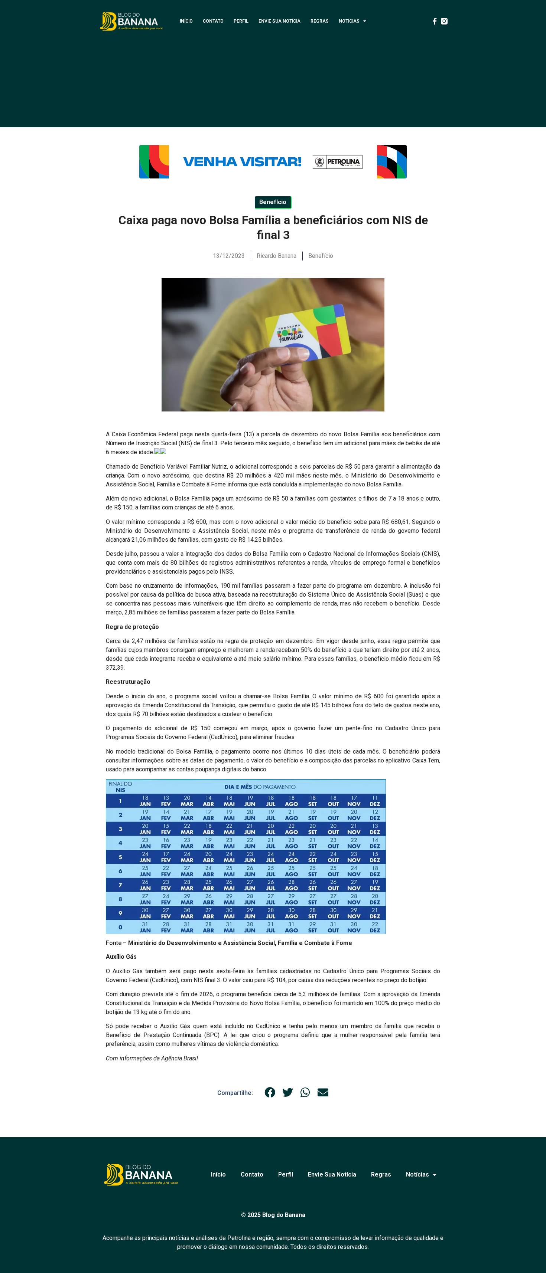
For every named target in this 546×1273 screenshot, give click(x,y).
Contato (213, 21)
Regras (320, 21)
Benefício (320, 255)
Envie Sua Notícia (279, 21)
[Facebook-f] (434, 21)
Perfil (241, 21)
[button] (270, 1093)
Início (186, 21)
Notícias (349, 21)
